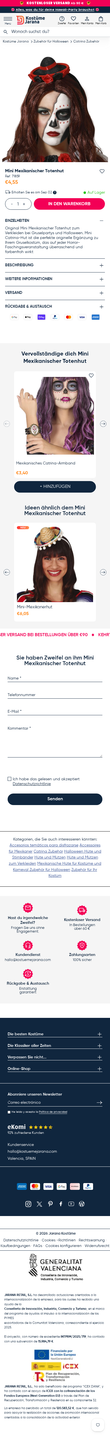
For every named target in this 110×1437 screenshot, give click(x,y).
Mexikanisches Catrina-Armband (45, 463)
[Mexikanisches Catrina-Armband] (55, 416)
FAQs (37, 1246)
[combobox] (55, 32)
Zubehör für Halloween (51, 41)
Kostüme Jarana (16, 41)
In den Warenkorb (69, 204)
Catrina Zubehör (86, 41)
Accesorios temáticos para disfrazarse (44, 845)
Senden (55, 799)
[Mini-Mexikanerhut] (55, 564)
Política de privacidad (53, 1111)
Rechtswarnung (92, 1240)
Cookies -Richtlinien (59, 1240)
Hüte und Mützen (50, 857)
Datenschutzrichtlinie (32, 784)
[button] (101, 20)
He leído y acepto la (39, 1111)
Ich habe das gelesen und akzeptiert (46, 781)
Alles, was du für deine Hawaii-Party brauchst (55, 9)
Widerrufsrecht (97, 1246)
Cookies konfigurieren (63, 1246)
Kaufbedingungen (15, 1246)
